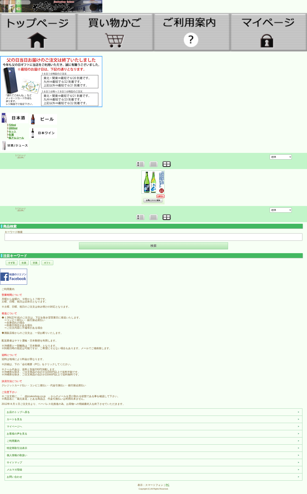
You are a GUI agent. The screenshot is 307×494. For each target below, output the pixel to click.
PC (167, 485)
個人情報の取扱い (17, 455)
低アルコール (16, 137)
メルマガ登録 (14, 469)
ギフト (47, 262)
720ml (12, 125)
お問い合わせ (14, 476)
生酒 (11, 134)
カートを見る (14, 419)
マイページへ (14, 426)
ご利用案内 (13, 440)
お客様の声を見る (17, 433)
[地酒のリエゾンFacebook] (13, 276)
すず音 (11, 262)
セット (12, 131)
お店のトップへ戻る (18, 412)
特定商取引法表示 (17, 448)
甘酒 (35, 262)
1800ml (13, 128)
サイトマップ (14, 462)
